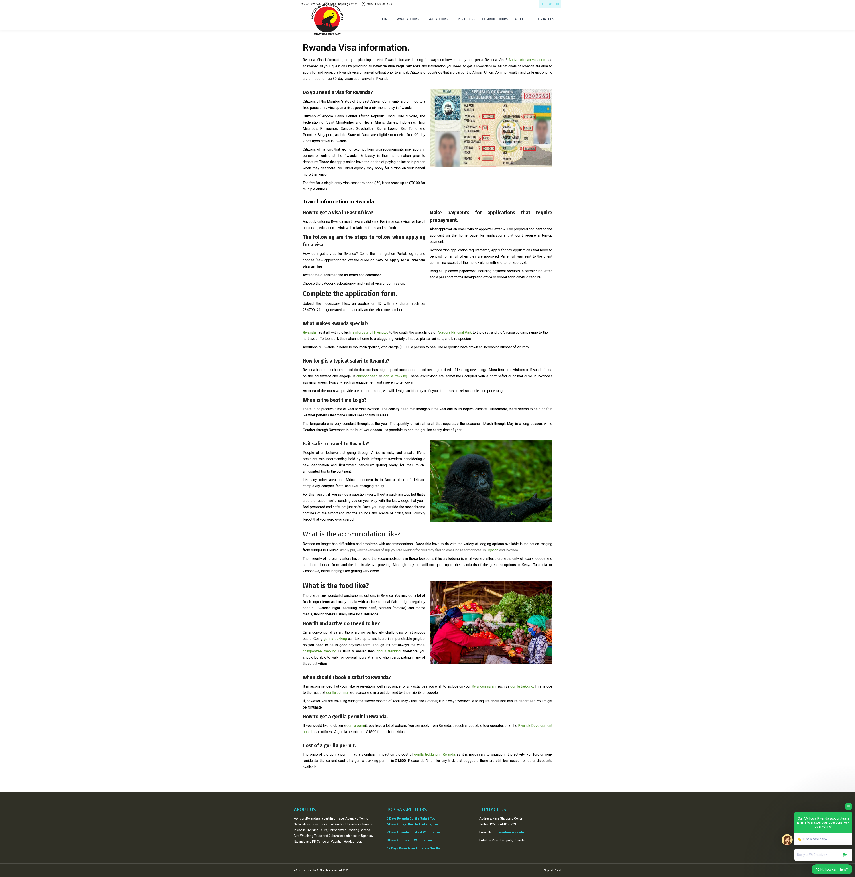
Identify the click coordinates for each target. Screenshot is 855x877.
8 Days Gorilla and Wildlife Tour (410, 840)
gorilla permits (337, 692)
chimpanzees (366, 376)
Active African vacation (526, 60)
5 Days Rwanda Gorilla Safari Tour (412, 818)
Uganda (492, 550)
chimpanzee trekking (319, 651)
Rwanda (309, 332)
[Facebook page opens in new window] (542, 4)
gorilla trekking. (395, 376)
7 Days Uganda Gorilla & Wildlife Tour (414, 832)
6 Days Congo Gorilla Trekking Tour (413, 824)
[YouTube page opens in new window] (557, 4)
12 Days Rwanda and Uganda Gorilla (413, 848)
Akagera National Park (454, 332)
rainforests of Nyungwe (369, 332)
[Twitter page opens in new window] (550, 4)
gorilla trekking (335, 639)
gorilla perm (355, 725)
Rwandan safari (484, 686)
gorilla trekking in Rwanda (434, 754)
